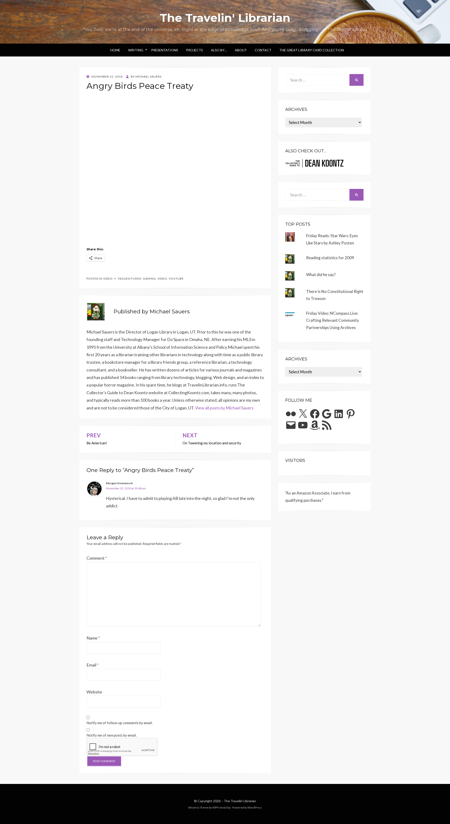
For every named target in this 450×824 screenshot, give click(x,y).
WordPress (255, 807)
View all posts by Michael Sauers (224, 407)
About (241, 50)
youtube (176, 278)
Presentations (164, 50)
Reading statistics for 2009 (330, 257)
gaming (149, 278)
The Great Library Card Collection (311, 50)
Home (115, 50)
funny (136, 278)
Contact (263, 50)
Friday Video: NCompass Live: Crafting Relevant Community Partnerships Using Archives (332, 320)
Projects (194, 50)
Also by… (219, 50)
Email (92, 664)
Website (94, 691)
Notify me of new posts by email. (111, 735)
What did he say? (321, 274)
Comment (96, 558)
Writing (135, 50)
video (108, 278)
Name (93, 637)
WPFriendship (221, 807)
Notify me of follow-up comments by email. (119, 723)
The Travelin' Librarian (225, 18)
